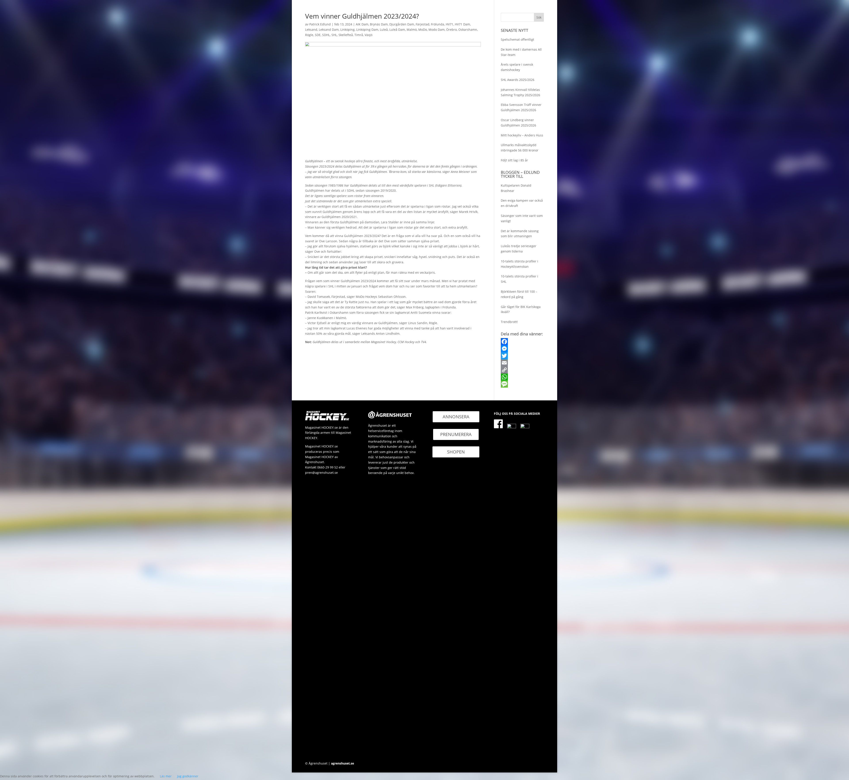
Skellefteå (345, 35)
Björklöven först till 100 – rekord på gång (519, 294)
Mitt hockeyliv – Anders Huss (522, 135)
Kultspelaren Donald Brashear (516, 188)
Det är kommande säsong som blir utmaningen (520, 233)
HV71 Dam (462, 24)
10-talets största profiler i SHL (519, 279)
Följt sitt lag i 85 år (514, 160)
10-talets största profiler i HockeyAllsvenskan (519, 264)
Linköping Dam (367, 29)
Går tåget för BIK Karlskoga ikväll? (521, 309)
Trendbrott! (509, 322)
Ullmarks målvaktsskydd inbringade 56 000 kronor (519, 147)
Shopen (456, 452)
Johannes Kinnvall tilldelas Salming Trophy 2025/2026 (520, 92)
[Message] (522, 384)
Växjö (368, 35)
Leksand (311, 29)
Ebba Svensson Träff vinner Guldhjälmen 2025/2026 (521, 107)
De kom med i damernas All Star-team (521, 52)
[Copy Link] (522, 369)
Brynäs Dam (379, 24)
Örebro (451, 29)
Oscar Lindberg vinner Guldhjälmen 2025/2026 (518, 122)
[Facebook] (522, 341)
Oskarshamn (467, 29)
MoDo (422, 29)
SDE (318, 35)
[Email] (522, 362)
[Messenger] (522, 348)
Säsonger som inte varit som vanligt (522, 218)
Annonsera (456, 417)
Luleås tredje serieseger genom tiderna (518, 248)
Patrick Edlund (320, 24)
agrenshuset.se (342, 763)
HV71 (449, 24)
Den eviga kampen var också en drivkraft (522, 203)
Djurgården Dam (401, 24)
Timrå (358, 35)
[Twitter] (522, 355)
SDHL (326, 35)
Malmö (412, 29)
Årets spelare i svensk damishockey (517, 67)
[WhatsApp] (522, 376)
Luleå (384, 29)
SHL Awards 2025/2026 (517, 80)
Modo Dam (436, 29)
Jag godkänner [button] (187, 776)
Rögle (309, 35)
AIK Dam (362, 24)
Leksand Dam (329, 29)
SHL (334, 35)
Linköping (347, 29)
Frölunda (437, 24)
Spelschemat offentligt (517, 39)
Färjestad (422, 24)
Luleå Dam (397, 29)
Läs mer (166, 776)
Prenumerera (456, 434)
